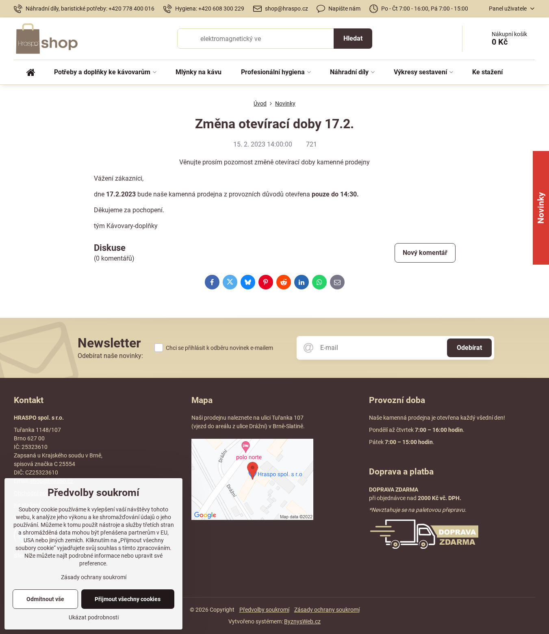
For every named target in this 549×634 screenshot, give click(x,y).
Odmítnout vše (45, 599)
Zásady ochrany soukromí (327, 609)
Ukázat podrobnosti (94, 617)
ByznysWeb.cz (302, 621)
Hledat (352, 38)
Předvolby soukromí (264, 609)
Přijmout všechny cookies (128, 599)
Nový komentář (425, 253)
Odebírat (469, 348)
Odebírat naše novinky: (110, 356)
